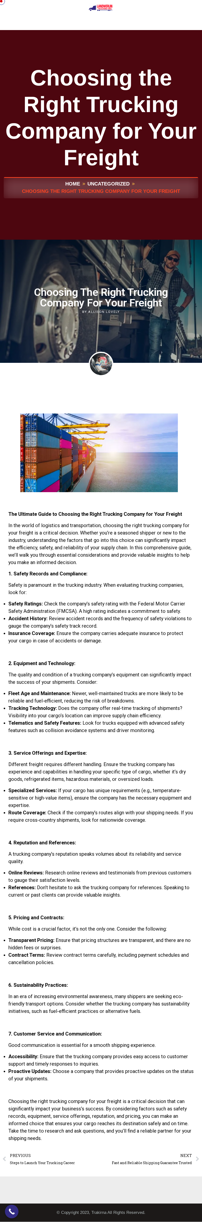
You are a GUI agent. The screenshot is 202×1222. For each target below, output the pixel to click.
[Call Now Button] (11, 1211)
